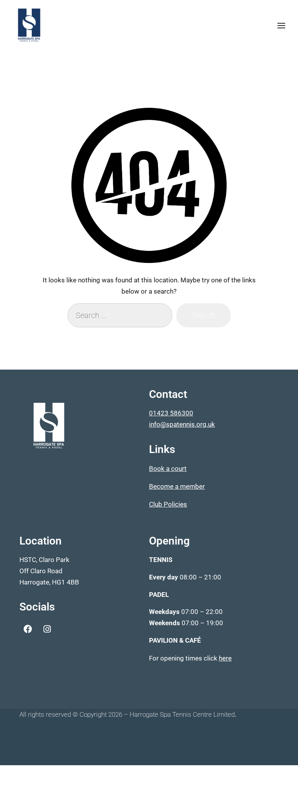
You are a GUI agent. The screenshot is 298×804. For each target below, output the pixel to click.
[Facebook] (27, 629)
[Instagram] (46, 629)
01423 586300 (171, 413)
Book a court (168, 468)
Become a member (177, 486)
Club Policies (168, 504)
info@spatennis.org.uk (182, 424)
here (225, 658)
